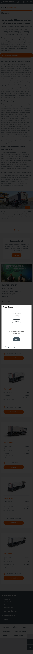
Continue (16, 321)
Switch (16, 339)
